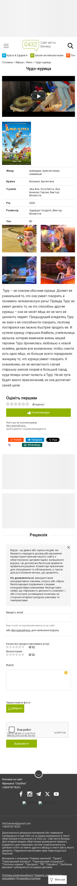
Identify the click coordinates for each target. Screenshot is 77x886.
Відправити (21, 743)
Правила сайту (43, 875)
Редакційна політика (28, 878)
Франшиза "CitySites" (14, 783)
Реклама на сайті (12, 779)
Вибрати (16, 708)
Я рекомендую (40, 412)
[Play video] (39, 96)
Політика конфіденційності (17, 875)
